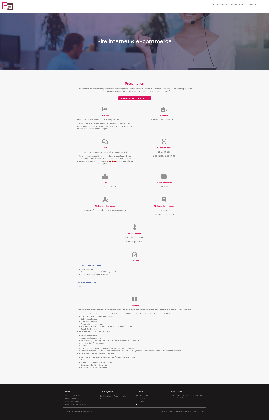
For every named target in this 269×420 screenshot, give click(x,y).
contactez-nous (115, 161)
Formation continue (237, 4)
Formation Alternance (220, 4)
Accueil (206, 4)
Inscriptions (253, 4)
